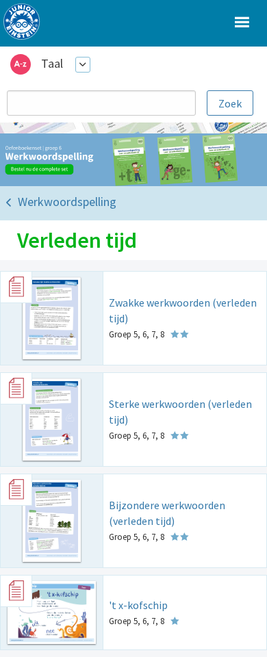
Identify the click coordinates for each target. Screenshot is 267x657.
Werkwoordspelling (67, 201)
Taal (52, 63)
